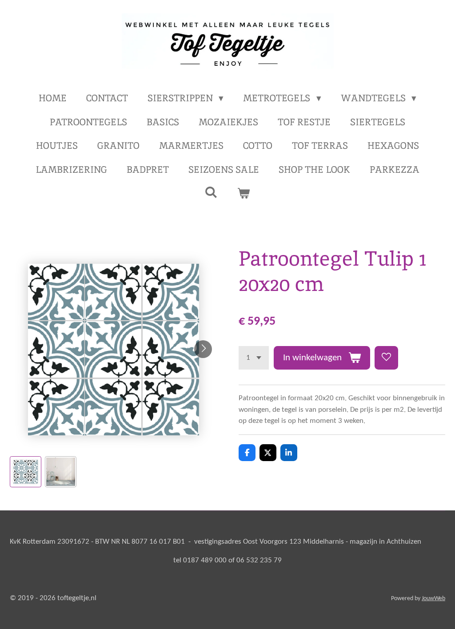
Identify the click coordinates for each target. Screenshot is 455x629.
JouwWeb (433, 598)
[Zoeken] (211, 192)
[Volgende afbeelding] (203, 349)
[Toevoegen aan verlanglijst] (386, 358)
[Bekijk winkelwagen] (244, 193)
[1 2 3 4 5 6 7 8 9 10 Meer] (254, 358)
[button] (25, 472)
